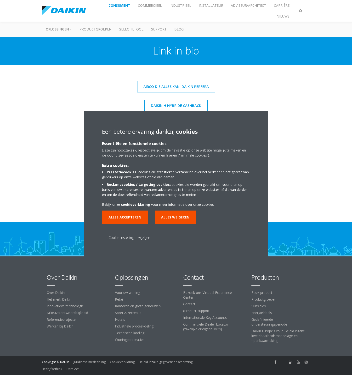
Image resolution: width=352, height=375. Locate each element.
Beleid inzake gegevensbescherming (166, 362)
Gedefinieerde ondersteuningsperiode (269, 322)
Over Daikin (56, 292)
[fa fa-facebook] (275, 362)
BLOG (179, 29)
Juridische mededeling (90, 362)
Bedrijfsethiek (52, 369)
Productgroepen (95, 29)
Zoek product (261, 292)
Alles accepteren (124, 217)
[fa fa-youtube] (298, 362)
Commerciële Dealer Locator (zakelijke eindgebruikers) (205, 326)
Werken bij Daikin (60, 326)
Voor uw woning (127, 292)
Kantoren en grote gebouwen (138, 306)
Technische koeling (129, 333)
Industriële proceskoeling (134, 326)
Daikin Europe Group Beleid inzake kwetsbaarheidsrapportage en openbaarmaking (278, 336)
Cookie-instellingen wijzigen (129, 237)
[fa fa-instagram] (306, 362)
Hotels (120, 319)
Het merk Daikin (59, 299)
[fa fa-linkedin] (291, 362)
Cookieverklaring (122, 362)
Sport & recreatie (128, 312)
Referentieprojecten (62, 319)
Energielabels (261, 312)
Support (159, 29)
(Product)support (196, 310)
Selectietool (131, 29)
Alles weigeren (175, 217)
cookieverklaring (135, 204)
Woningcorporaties (129, 339)
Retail (119, 299)
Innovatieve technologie (65, 306)
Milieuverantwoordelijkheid (67, 312)
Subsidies (258, 306)
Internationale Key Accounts (205, 317)
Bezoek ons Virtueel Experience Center (207, 295)
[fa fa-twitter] (283, 362)
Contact (189, 304)
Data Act (73, 369)
